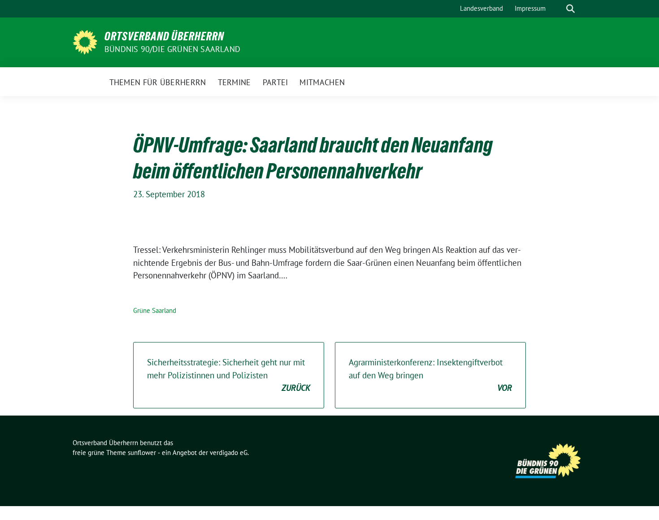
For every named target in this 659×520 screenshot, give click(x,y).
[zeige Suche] (570, 8)
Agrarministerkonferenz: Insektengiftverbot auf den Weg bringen (430, 375)
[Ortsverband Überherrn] (85, 41)
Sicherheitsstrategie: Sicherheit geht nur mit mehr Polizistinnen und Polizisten (228, 375)
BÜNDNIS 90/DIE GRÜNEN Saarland (172, 49)
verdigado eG (228, 452)
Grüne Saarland (154, 310)
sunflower (142, 452)
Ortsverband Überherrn (164, 36)
